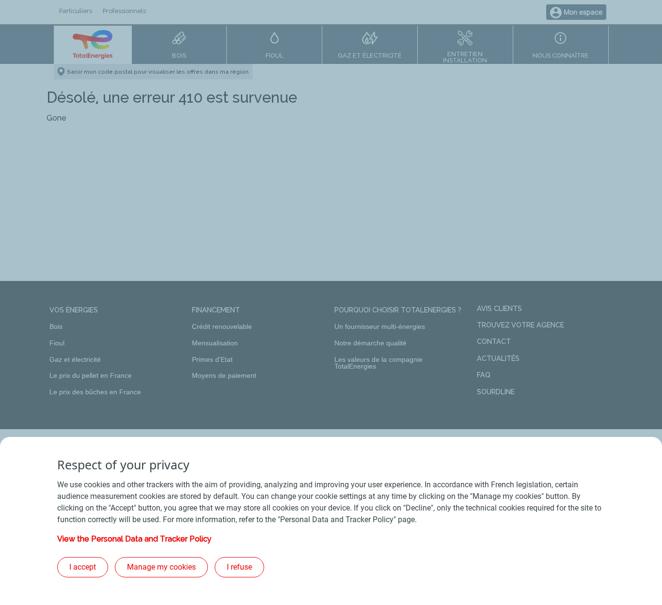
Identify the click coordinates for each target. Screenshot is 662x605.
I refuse (239, 567)
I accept (82, 567)
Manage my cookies (161, 567)
